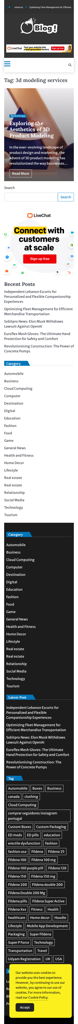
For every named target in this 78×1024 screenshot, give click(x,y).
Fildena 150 (17, 876)
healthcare (16, 918)
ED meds (15, 835)
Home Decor (14, 463)
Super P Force (18, 942)
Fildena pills (17, 901)
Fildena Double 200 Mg (26, 893)
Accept (25, 1007)
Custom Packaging (51, 827)
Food (8, 433)
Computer (12, 396)
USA (58, 959)
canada (14, 797)
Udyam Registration (24, 959)
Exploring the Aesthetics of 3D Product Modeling (31, 129)
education (52, 835)
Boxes (37, 788)
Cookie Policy (38, 997)
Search (9, 188)
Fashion (10, 426)
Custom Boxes (19, 827)
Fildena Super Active (48, 901)
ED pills (33, 835)
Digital (9, 411)
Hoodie (60, 918)
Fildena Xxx (17, 909)
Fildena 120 (57, 868)
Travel (42, 951)
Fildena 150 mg (43, 876)
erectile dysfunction (24, 843)
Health (53, 909)
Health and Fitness (19, 455)
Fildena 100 (17, 860)
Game (9, 440)
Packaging (16, 934)
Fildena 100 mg (43, 860)
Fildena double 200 (47, 885)
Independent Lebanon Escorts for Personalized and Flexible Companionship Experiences (37, 297)
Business (11, 381)
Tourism (10, 515)
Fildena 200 (17, 885)
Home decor (40, 918)
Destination (13, 403)
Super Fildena (40, 934)
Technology (18, 115)
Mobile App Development (47, 926)
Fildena (37, 851)
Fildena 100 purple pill (25, 868)
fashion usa (17, 851)
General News (15, 448)
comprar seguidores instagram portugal (32, 816)
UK (48, 959)
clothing (31, 797)
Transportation (20, 951)
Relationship (14, 493)
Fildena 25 (56, 851)
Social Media (14, 500)
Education (12, 418)
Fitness (37, 909)
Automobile (14, 374)
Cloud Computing (18, 388)
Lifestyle (11, 470)
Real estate (13, 478)
